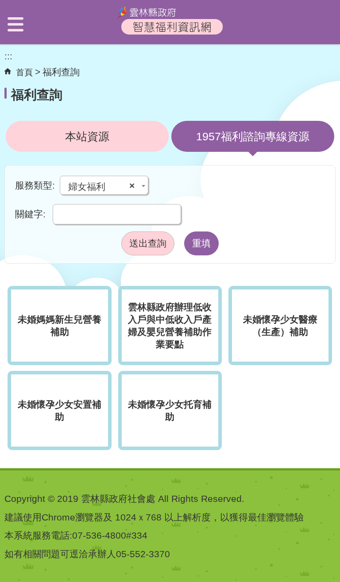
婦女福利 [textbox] (101, 186)
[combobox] (104, 185)
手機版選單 (15, 24)
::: (8, 56)
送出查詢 (147, 243)
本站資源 (87, 136)
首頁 (24, 72)
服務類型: (35, 185)
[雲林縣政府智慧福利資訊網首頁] (170, 34)
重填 (201, 243)
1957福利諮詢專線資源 (252, 136)
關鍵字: (30, 214)
